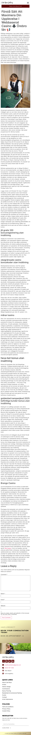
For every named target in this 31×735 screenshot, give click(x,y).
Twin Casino (7, 548)
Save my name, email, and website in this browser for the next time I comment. (15, 613)
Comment (4, 574)
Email (3, 599)
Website (3, 605)
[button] (28, 3)
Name (3, 593)
